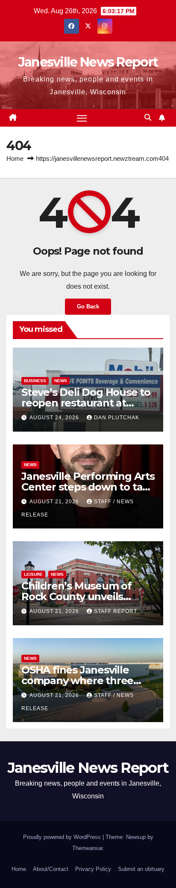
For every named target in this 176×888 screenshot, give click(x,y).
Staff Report (115, 611)
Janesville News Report (88, 62)
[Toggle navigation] (82, 118)
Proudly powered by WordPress (63, 837)
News (60, 380)
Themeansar (87, 848)
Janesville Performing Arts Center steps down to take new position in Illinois (88, 487)
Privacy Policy (93, 869)
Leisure (33, 574)
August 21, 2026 (55, 502)
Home (14, 158)
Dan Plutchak (116, 418)
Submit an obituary (141, 869)
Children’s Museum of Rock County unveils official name (76, 596)
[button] (147, 117)
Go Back (88, 306)
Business (35, 380)
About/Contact (50, 869)
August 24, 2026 (55, 418)
